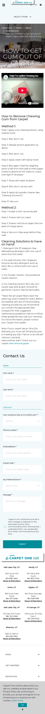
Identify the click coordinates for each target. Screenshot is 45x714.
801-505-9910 (12, 636)
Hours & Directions (11, 581)
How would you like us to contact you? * (20, 415)
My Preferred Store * (12, 479)
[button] (31, 5)
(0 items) (41, 5)
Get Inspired (12, 665)
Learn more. (17, 700)
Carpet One (7, 28)
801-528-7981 (33, 598)
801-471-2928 (12, 598)
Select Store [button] (21, 17)
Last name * (8, 389)
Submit (22, 544)
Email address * (9, 446)
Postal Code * (9, 463)
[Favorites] (36, 5)
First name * (8, 373)
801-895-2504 (12, 578)
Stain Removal (12, 31)
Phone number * (10, 430)
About (19, 28)
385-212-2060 (12, 616)
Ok (22, 705)
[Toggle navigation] (3, 5)
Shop (8, 654)
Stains (28, 28)
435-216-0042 (33, 618)
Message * (7, 495)
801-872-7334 (33, 578)
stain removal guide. (19, 343)
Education (11, 676)
